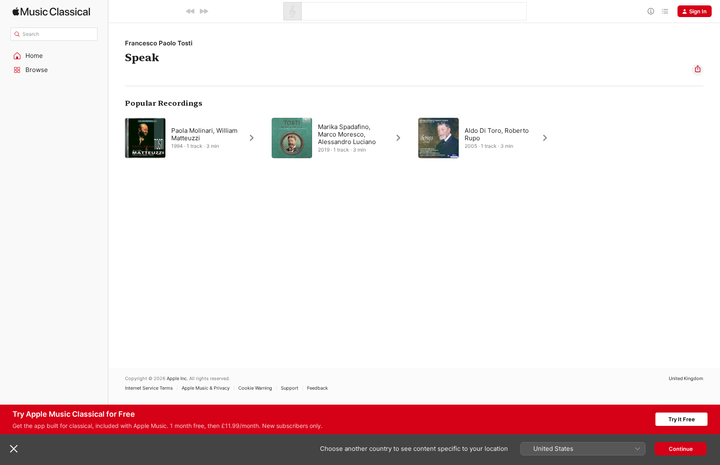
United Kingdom (686, 378)
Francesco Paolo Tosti (158, 43)
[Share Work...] (697, 70)
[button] (54, 56)
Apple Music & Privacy (206, 388)
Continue (681, 448)
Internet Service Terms (149, 388)
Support (289, 388)
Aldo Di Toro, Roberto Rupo (497, 134)
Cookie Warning (255, 388)
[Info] (651, 11)
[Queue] (665, 11)
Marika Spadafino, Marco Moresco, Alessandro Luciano (347, 134)
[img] (51, 11)
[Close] (14, 449)
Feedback (317, 388)
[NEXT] (203, 11)
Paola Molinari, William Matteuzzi (204, 134)
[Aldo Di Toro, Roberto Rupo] (487, 137)
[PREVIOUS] (190, 11)
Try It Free (681, 419)
